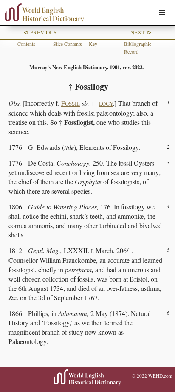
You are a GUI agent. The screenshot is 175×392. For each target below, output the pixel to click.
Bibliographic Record (137, 47)
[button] (162, 12)
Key (93, 43)
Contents (26, 43)
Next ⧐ (141, 32)
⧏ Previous (39, 32)
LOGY (106, 103)
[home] (42, 13)
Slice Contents (67, 43)
